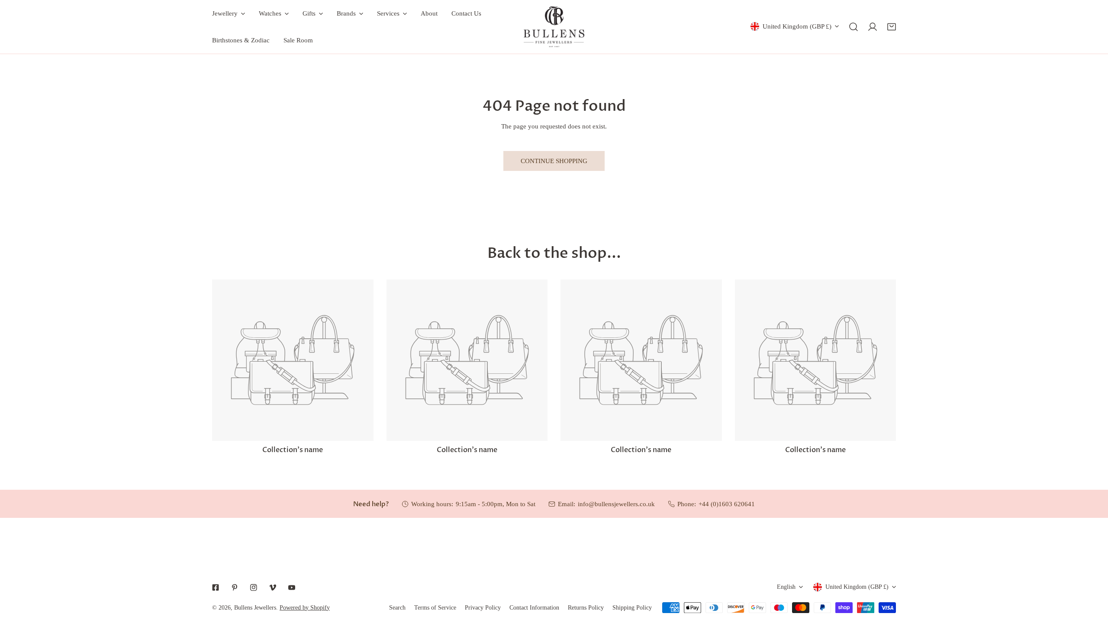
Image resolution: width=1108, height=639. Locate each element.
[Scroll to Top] (1092, 593)
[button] (891, 26)
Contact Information (534, 607)
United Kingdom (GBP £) (797, 26)
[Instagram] (253, 587)
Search (397, 607)
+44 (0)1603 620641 (727, 504)
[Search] (853, 26)
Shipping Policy (632, 607)
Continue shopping (554, 160)
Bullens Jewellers (255, 607)
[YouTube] (291, 587)
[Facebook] (215, 587)
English (786, 587)
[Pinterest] (234, 587)
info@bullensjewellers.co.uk (616, 504)
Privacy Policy (483, 607)
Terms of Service (435, 607)
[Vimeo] (272, 587)
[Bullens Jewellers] (554, 26)
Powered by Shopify (305, 607)
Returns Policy (586, 607)
